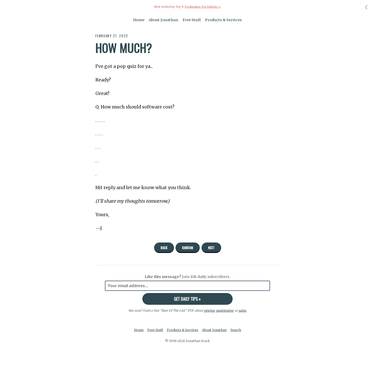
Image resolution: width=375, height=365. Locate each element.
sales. (243, 310)
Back (164, 247)
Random (187, 247)
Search (235, 330)
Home (138, 20)
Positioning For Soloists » (203, 6)
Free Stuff (192, 20)
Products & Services (223, 20)
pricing (209, 310)
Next (211, 247)
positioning (224, 310)
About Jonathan (163, 20)
